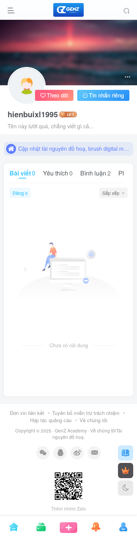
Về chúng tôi (93, 420)
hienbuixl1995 (33, 114)
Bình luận (95, 173)
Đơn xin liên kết (27, 412)
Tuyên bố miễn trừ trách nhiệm (85, 412)
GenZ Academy (71, 431)
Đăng (20, 193)
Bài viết (22, 173)
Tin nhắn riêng (106, 95)
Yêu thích (58, 173)
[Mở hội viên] (125, 470)
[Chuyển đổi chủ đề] (125, 488)
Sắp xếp (110, 193)
